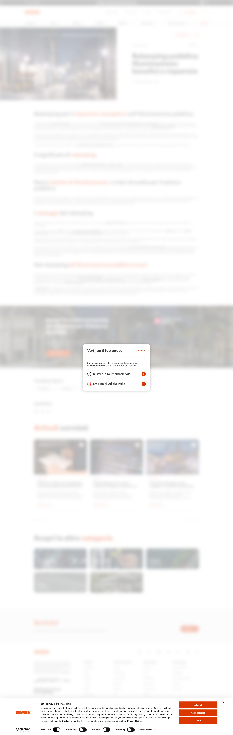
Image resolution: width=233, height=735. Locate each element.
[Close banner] (223, 702)
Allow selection (198, 713)
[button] (116, 374)
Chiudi (140, 351)
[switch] (83, 729)
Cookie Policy (69, 721)
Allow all (198, 705)
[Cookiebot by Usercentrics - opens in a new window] (23, 730)
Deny (198, 720)
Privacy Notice (134, 721)
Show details (146, 730)
